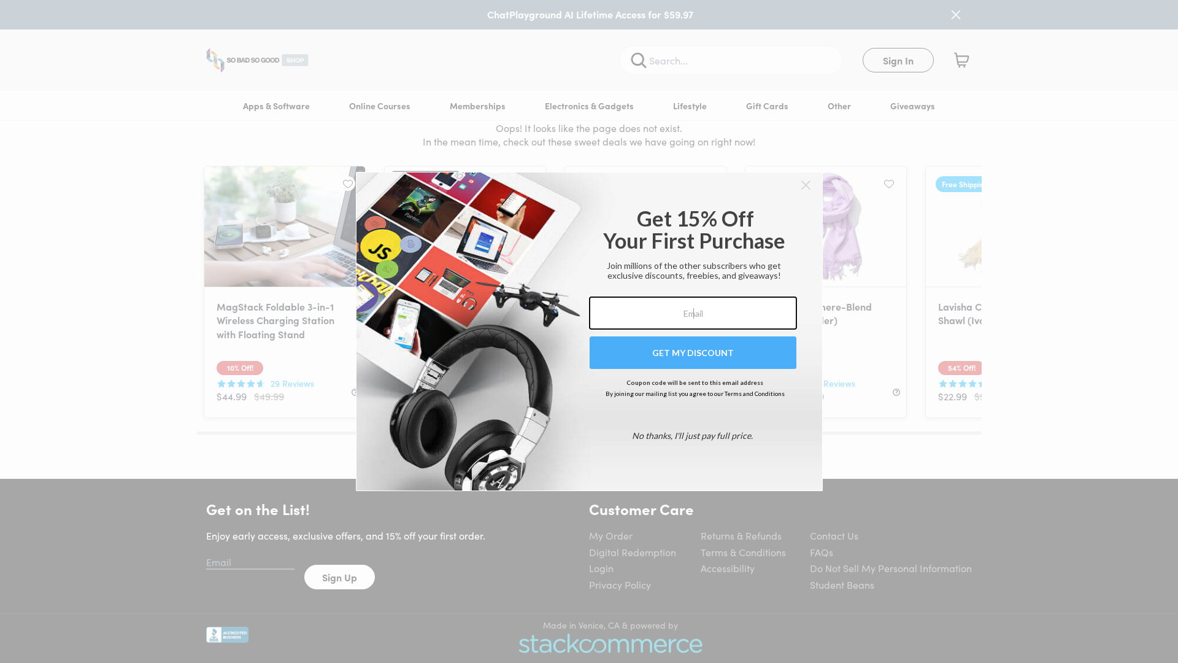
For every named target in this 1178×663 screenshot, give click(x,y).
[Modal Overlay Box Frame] (589, 331)
